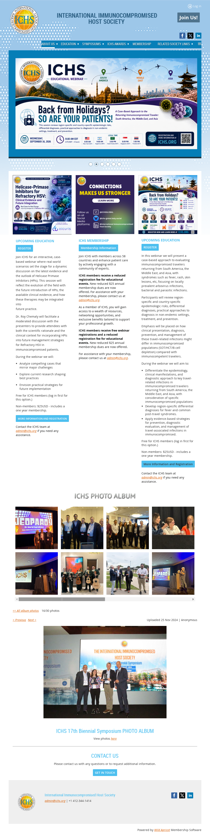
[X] (190, 36)
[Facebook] (182, 36)
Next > (32, 620)
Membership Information (98, 248)
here (114, 738)
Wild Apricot (162, 830)
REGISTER (24, 248)
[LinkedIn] (198, 36)
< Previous (19, 620)
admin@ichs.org (26, 431)
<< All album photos (26, 611)
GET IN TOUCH (105, 773)
